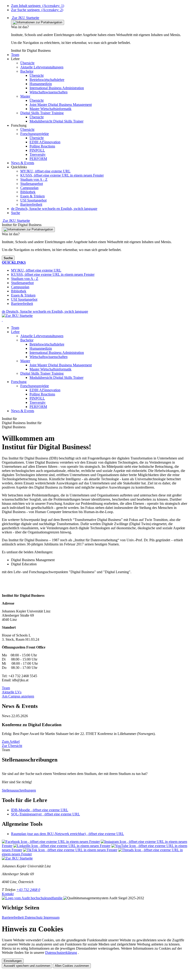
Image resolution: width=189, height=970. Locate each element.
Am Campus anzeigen (18, 696)
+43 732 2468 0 (28, 890)
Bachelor (26, 340)
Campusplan (29, 188)
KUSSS (62, 175)
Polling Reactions (42, 394)
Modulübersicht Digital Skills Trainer (56, 377)
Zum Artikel (11, 742)
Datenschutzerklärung (61, 953)
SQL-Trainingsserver (45, 814)
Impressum (51, 917)
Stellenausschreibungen (19, 790)
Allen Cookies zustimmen (72, 965)
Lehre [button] (15, 332)
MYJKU (45, 171)
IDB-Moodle (39, 810)
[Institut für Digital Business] (2, 320)
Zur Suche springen (37, 10)
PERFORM (38, 407)
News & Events (22, 411)
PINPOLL (37, 398)
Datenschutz (34, 917)
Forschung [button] (19, 382)
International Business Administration (57, 353)
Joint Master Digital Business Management (61, 365)
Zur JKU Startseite (25, 18)
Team (15, 328)
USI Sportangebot (33, 200)
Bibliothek (27, 192)
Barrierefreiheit (31, 204)
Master (25, 361)
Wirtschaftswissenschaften (49, 357)
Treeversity (38, 402)
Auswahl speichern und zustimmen (27, 965)
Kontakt (8, 894)
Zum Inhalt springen (37, 6)
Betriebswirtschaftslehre (47, 344)
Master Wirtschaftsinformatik (50, 369)
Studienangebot (31, 184)
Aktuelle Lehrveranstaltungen (41, 336)
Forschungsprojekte (34, 386)
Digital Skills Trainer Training (42, 373)
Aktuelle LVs (11, 692)
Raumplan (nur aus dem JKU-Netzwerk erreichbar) (67, 834)
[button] (15, 55)
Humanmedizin (41, 348)
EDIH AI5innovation (45, 390)
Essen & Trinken (32, 196)
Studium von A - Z (33, 179)
